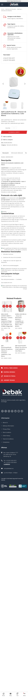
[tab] (5, 152)
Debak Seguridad (13, 478)
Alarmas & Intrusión (10, 9)
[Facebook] (2, 411)
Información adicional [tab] (17, 153)
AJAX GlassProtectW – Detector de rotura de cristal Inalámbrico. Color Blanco (21, 348)
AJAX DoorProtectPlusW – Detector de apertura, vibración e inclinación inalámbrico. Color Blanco (7, 351)
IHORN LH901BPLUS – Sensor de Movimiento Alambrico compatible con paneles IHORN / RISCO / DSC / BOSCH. (20, 320)
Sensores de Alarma (6, 10)
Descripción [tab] (5, 153)
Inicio (2, 9)
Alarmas (19, 9)
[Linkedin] (15, 411)
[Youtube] (18, 411)
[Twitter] (5, 411)
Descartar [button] (18, 1)
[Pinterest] (12, 411)
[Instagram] (9, 411)
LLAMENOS (7, 464)
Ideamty (3, 480)
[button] (3, 84)
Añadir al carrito (15, 132)
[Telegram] (22, 411)
